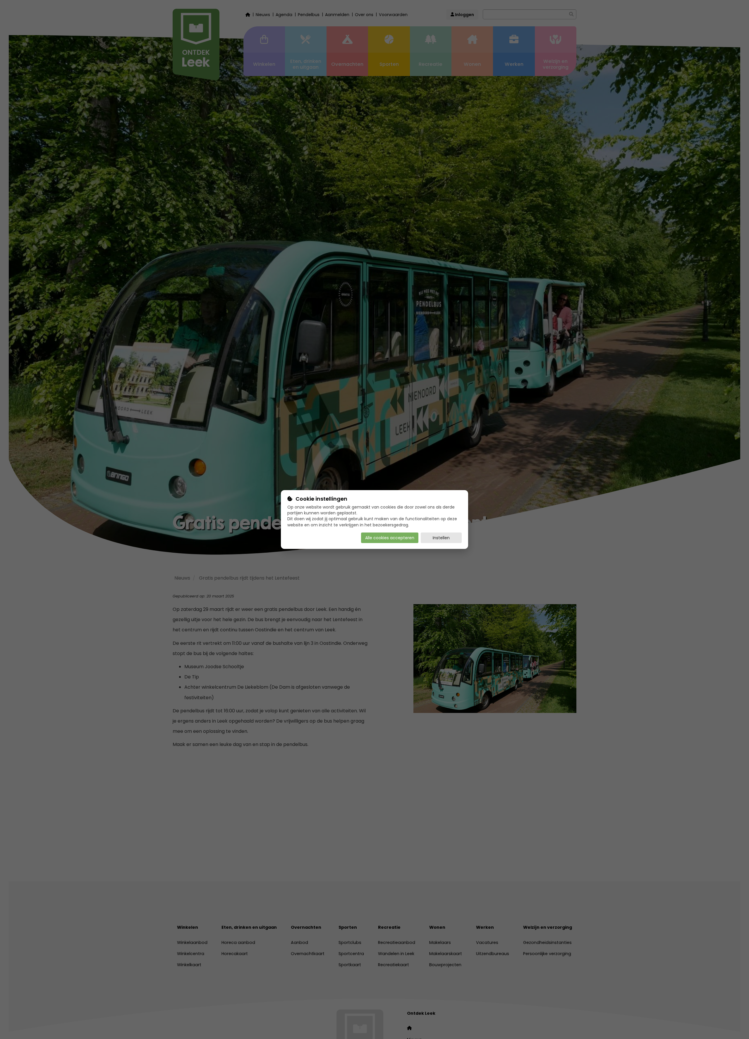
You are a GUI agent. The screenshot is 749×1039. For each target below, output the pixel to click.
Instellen (441, 538)
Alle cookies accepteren (389, 538)
